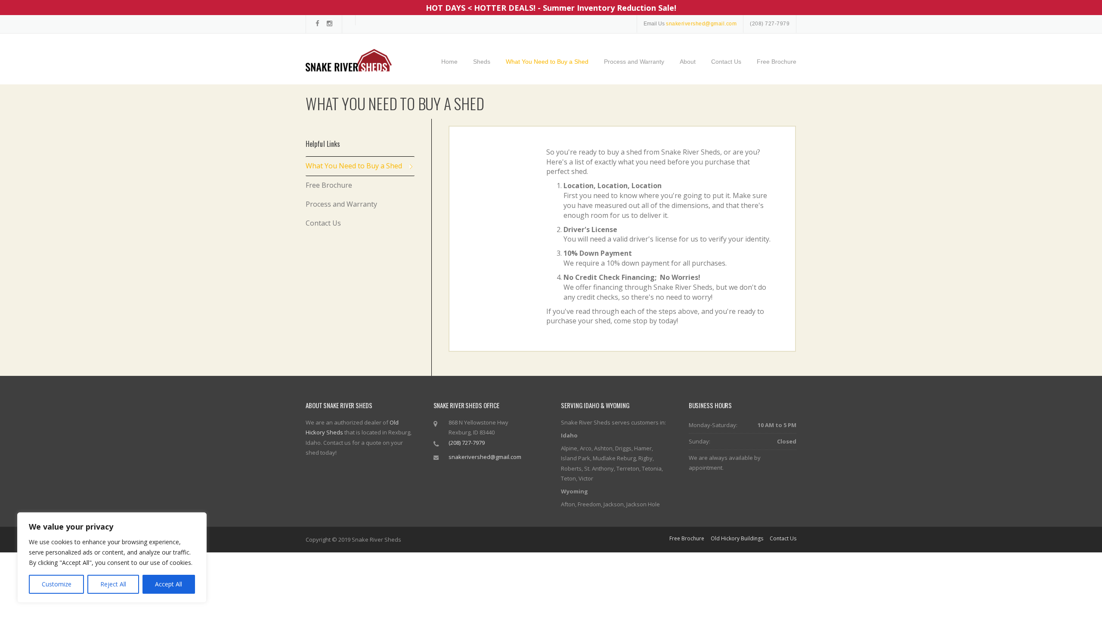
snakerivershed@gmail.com (485, 457)
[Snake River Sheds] (349, 59)
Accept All (168, 584)
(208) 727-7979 (769, 24)
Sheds (481, 61)
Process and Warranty (634, 61)
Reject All (113, 584)
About (688, 61)
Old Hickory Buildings (737, 538)
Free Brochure (776, 61)
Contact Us (726, 61)
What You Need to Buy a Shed (547, 61)
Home (449, 61)
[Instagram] (329, 23)
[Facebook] (317, 23)
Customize (56, 584)
